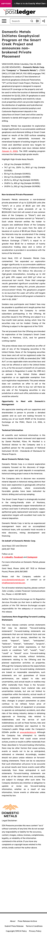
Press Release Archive (27, 921)
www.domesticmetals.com (13, 580)
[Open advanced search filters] (37, 21)
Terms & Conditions (34, 926)
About (12, 921)
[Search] (32, 21)
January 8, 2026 (9, 151)
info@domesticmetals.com (13, 583)
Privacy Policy (35, 931)
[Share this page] (43, 21)
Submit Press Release (14, 926)
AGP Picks (6, 4)
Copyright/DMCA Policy (16, 931)
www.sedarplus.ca (28, 732)
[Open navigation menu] (4, 21)
